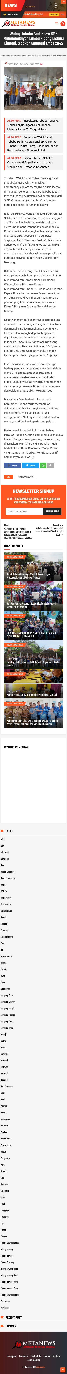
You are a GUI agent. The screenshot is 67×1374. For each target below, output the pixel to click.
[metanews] (33, 1349)
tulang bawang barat (9, 1269)
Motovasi (4, 1067)
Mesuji (3, 1035)
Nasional (4, 1080)
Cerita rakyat (6, 904)
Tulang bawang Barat (9, 1288)
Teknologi (5, 1217)
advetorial (5, 852)
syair (3, 1197)
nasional (4, 1074)
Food (3, 943)
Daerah (4, 917)
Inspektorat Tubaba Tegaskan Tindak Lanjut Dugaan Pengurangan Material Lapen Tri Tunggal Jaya (33, 125)
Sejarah (4, 1171)
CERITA (4, 891)
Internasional (6, 956)
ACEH (3, 839)
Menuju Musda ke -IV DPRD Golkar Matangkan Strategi (32, 695)
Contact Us (36, 1356)
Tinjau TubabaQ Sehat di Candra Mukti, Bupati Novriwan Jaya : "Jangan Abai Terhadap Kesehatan (30, 162)
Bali (2, 865)
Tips (2, 1223)
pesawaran (5, 1119)
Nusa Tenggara (7, 1087)
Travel (3, 1230)
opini (3, 1093)
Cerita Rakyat (6, 911)
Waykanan (5, 1308)
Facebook (23, 1356)
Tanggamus (5, 1210)
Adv (2, 846)
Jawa (3, 982)
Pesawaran (5, 1126)
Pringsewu (5, 1158)
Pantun (4, 1106)
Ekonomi (4, 930)
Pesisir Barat (6, 1145)
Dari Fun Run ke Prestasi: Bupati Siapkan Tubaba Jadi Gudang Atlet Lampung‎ (31, 605)
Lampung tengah (8, 1009)
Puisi (3, 1165)
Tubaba (4, 1236)
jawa (3, 976)
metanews (40, 1367)
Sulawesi (4, 1184)
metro (3, 1041)
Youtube (56, 1356)
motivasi (4, 1054)
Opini (3, 1100)
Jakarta (4, 969)
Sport (3, 1178)
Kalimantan (5, 989)
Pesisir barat (6, 1139)
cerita (3, 885)
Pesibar (4, 1132)
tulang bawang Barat (25, 477)
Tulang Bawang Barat (10, 1243)
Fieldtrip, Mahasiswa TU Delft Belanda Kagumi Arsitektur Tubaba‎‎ (33, 664)
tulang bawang (7, 1249)
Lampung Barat (7, 996)
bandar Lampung (7, 872)
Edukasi (4, 924)
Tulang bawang (7, 1256)
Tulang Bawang (7, 1262)
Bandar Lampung (8, 878)
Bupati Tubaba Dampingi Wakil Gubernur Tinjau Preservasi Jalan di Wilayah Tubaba (28, 576)
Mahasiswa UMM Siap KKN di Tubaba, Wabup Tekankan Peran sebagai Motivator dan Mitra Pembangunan (32, 722)
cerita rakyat (6, 898)
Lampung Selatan (8, 1002)
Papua (3, 1113)
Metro (3, 1048)
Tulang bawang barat (9, 1282)
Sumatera (5, 1191)
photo (3, 1152)
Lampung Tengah (8, 1015)
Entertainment (7, 937)
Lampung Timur (7, 1022)
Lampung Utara (7, 1028)
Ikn (2, 950)
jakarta (3, 963)
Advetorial (5, 859)
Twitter (46, 1356)
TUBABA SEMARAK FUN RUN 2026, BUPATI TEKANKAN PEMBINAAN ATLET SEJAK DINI (31, 635)
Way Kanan (5, 1301)
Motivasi (4, 1061)
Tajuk (3, 1204)
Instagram (11, 1356)
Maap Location (33, 1360)
